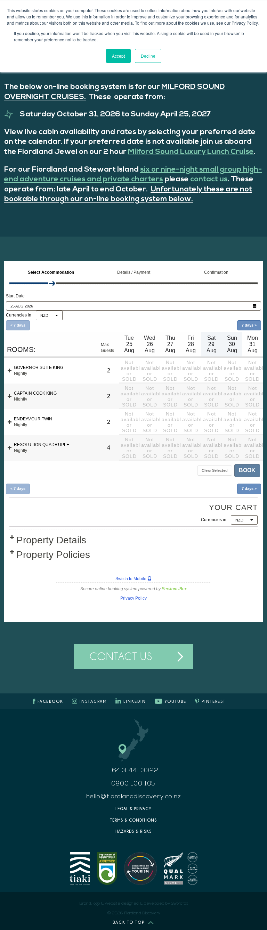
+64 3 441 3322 (133, 771)
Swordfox (179, 904)
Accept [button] (118, 56)
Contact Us (121, 656)
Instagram (93, 701)
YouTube (175, 701)
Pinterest (214, 701)
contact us (209, 179)
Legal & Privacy (133, 808)
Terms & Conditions (133, 820)
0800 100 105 (133, 784)
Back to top (129, 922)
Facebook (50, 701)
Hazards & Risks (133, 831)
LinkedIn (134, 701)
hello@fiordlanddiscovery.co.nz (133, 797)
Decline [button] (148, 56)
